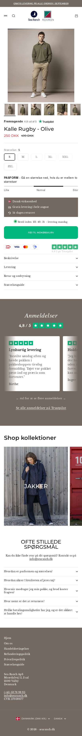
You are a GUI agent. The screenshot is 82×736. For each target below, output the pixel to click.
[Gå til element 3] (36, 109)
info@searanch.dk (41, 558)
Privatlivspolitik (14, 659)
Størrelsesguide (14, 664)
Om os (8, 643)
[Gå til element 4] (49, 109)
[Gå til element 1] (10, 109)
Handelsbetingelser (16, 648)
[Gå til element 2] (23, 109)
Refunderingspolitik (17, 654)
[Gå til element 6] (75, 109)
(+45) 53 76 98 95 (14, 692)
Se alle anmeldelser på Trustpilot (41, 408)
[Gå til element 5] (62, 109)
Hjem (7, 638)
